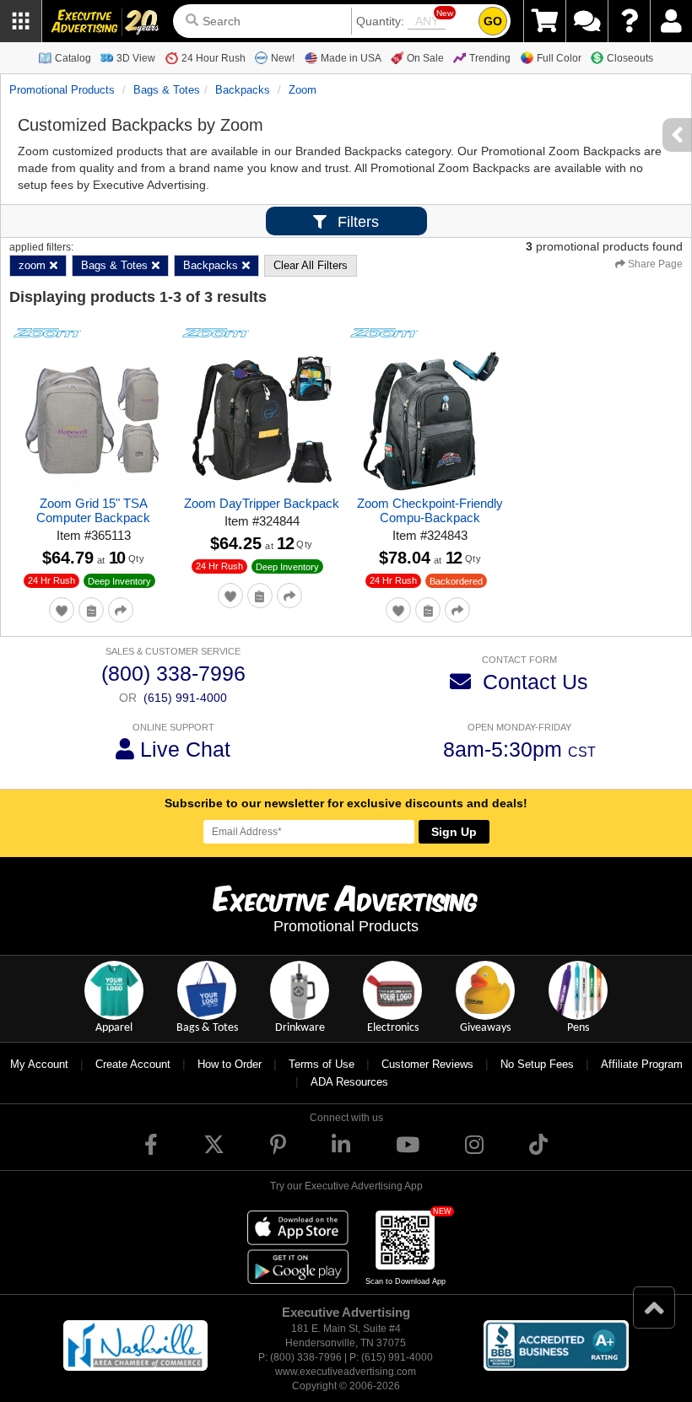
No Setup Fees (537, 1064)
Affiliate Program (642, 1064)
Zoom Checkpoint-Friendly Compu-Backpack (430, 510)
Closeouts (630, 58)
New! (283, 58)
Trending (490, 58)
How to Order (229, 1064)
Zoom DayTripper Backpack (261, 503)
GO (493, 21)
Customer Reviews (427, 1064)
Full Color (559, 58)
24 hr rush (51, 580)
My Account (39, 1064)
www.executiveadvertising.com (345, 1372)
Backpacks (242, 90)
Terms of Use (321, 1064)
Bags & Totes (166, 90)
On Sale (425, 58)
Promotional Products (62, 90)
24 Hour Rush (213, 58)
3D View (135, 58)
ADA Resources (349, 1082)
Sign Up (454, 832)
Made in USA (351, 58)
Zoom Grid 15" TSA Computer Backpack (93, 510)
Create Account (132, 1064)
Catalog (73, 58)
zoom (302, 90)
